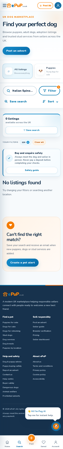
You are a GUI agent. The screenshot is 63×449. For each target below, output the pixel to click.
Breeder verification (42, 331)
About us (37, 361)
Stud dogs (7, 335)
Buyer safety (8, 383)
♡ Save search (31, 130)
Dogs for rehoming (11, 331)
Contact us (7, 374)
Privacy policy (39, 370)
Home (7, 446)
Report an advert (10, 370)
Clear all (39, 142)
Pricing (36, 335)
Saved (43, 446)
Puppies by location (12, 348)
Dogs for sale (9, 326)
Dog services (9, 339)
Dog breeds (8, 343)
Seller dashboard (41, 339)
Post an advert (16, 51)
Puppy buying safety (12, 366)
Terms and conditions (43, 366)
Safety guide (32, 170)
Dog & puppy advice (12, 361)
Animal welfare (10, 391)
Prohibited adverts (11, 396)
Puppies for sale (10, 322)
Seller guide (38, 326)
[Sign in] (58, 5)
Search (19, 446)
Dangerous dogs (11, 387)
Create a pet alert (22, 262)
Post (31, 444)
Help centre (8, 379)
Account (55, 446)
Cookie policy (39, 374)
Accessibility (39, 379)
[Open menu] (4, 5)
